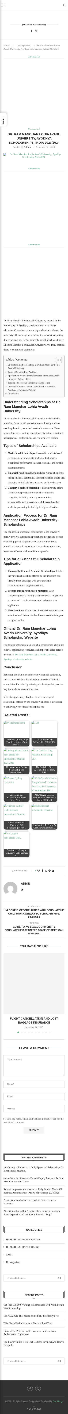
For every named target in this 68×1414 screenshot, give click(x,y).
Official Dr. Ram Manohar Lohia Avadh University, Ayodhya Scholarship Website (31, 388)
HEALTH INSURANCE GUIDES (23, 1239)
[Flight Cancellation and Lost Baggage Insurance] (34, 983)
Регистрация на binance (15, 1200)
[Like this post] (38, 870)
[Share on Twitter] (46, 870)
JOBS (9, 1254)
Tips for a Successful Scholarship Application (29, 383)
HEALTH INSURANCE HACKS (22, 1247)
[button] (6, 993)
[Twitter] (36, 31)
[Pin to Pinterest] (49, 870)
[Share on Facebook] (42, 870)
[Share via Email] (53, 870)
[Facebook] (31, 31)
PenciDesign (58, 1401)
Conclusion (13, 394)
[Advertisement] (34, 93)
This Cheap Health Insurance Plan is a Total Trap (27, 1323)
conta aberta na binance (15, 1178)
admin (27, 147)
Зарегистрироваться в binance (18, 1189)
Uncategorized (23, 45)
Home (6, 45)
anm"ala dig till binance (15, 1167)
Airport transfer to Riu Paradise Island (22, 1211)
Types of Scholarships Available (23, 372)
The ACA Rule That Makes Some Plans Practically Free (31, 1315)
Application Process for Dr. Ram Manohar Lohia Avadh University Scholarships (33, 377)
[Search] (64, 5)
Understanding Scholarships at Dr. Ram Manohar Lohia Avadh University (34, 367)
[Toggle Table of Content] (57, 360)
